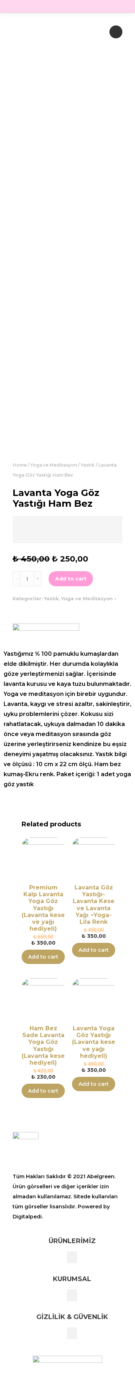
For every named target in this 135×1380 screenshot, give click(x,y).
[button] (72, 1257)
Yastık (88, 465)
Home (20, 465)
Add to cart (70, 579)
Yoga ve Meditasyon (53, 465)
